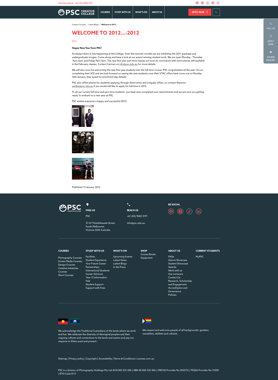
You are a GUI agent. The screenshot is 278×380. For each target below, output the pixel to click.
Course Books (148, 254)
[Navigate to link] (197, 3)
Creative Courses (79, 24)
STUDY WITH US (122, 12)
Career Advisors (94, 273)
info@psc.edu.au (65, 3)
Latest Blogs (93, 24)
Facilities (90, 256)
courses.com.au (145, 358)
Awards (172, 267)
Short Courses (65, 275)
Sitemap (62, 358)
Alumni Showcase (177, 260)
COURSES (105, 12)
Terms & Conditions (124, 358)
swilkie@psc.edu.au (82, 86)
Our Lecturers (175, 273)
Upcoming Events (122, 256)
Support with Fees (95, 287)
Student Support (94, 284)
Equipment (146, 257)
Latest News (120, 260)
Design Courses (66, 264)
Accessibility (105, 358)
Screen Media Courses (70, 261)
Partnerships (92, 267)
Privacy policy (76, 358)
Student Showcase (178, 263)
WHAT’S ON (141, 12)
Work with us (175, 270)
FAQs (171, 256)
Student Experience (96, 260)
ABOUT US (157, 12)
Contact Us (174, 277)
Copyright (91, 358)
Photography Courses (70, 257)
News (74, 41)
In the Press (119, 267)
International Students (97, 270)
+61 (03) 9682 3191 (84, 3)
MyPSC (199, 256)
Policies (172, 294)
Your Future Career (96, 263)
